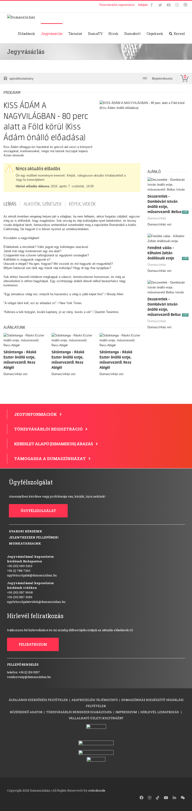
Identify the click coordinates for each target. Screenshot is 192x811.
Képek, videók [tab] (82, 204)
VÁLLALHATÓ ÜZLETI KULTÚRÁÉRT (96, 718)
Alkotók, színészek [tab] (43, 204)
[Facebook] (152, 5)
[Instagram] (177, 5)
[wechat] (183, 798)
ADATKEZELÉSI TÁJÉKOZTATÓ (94, 700)
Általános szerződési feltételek (38, 700)
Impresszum (126, 712)
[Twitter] (160, 5)
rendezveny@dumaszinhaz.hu (29, 677)
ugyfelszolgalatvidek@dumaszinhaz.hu (36, 602)
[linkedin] (174, 798)
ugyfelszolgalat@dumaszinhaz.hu (32, 575)
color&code (96, 790)
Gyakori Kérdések (25, 531)
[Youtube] (168, 5)
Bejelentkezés (162, 78)
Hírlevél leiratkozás (160, 712)
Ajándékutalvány (21, 78)
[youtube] (166, 798)
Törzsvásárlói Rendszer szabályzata (79, 712)
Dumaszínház (157, 218)
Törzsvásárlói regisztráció (116, 5)
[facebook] (141, 798)
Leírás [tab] (10, 204)
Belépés (143, 5)
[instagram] (149, 798)
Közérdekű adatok (26, 712)
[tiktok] (157, 798)
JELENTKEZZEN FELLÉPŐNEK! (33, 537)
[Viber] (185, 5)
